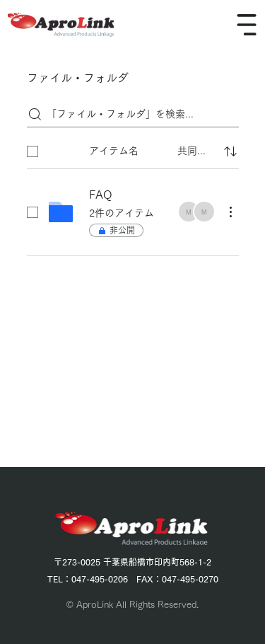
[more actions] (230, 211)
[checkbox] (32, 151)
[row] (133, 148)
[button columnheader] (230, 151)
